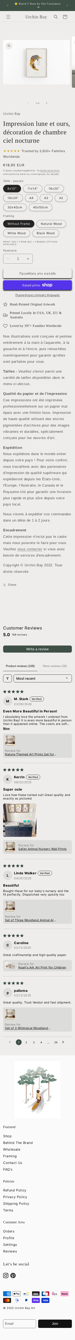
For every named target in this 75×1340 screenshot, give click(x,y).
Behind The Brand (18, 1143)
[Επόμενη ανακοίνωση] (67, 5)
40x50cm (40, 207)
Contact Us (12, 1163)
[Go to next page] (64, 1042)
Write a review (37, 649)
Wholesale (11, 1149)
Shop (7, 1136)
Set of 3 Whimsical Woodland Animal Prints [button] (26, 1028)
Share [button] (12, 584)
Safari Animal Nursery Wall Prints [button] (42, 849)
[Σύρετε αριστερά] (28, 103)
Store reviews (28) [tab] (55, 666)
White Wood (17, 233)
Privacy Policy (15, 1197)
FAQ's (7, 1169)
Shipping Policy (16, 1203)
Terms (8, 1210)
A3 (46, 198)
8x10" (12, 188)
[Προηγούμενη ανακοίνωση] (7, 5)
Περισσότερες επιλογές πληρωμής (37, 295)
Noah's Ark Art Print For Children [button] (42, 967)
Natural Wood (51, 223)
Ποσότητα (9, 250)
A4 (31, 198)
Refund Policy (14, 1190)
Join (55, 1323)
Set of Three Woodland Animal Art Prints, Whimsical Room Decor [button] (30, 920)
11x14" (33, 188)
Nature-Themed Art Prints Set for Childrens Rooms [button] (29, 754)
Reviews (10, 1251)
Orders (9, 1231)
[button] (8, 16)
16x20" (54, 188)
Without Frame (19, 223)
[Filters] (7, 678)
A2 (61, 198)
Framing (10, 1156)
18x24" (13, 198)
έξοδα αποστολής (50, 170)
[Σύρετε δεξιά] (46, 103)
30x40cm (15, 207)
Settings (10, 1244)
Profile (8, 1238)
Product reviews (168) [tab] (20, 666)
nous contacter (30, 549)
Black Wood (46, 233)
